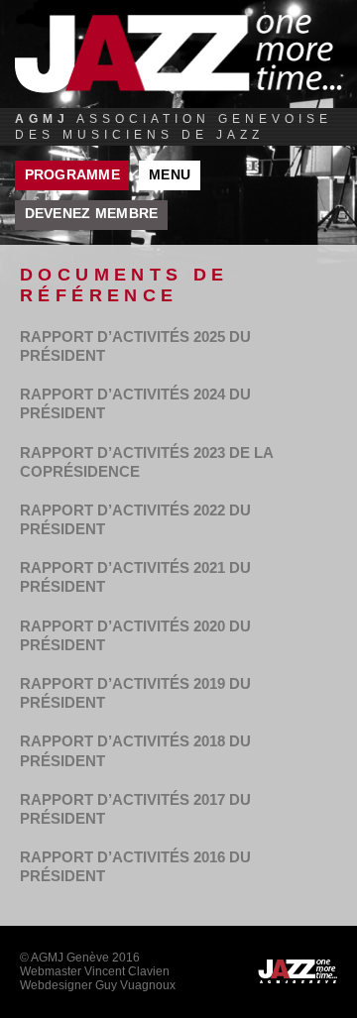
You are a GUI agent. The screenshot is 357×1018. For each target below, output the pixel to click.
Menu (169, 175)
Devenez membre (92, 213)
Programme (72, 175)
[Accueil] (178, 54)
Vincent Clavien (127, 971)
